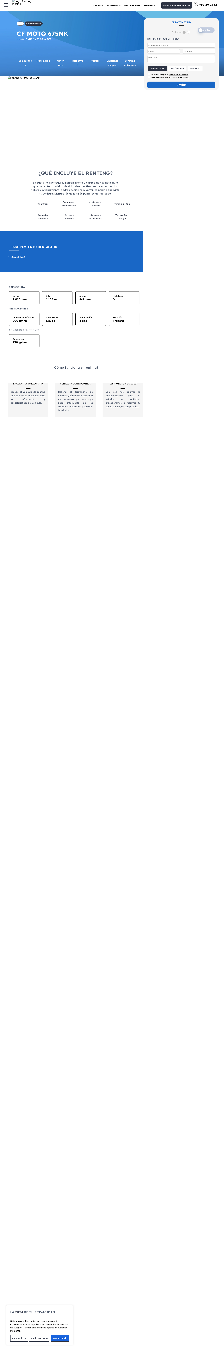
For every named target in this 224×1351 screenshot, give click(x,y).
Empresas (149, 5)
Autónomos (114, 5)
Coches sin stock (33, 23)
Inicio (20, 23)
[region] (39, 1325)
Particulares (132, 5)
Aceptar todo (60, 1338)
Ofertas (98, 5)
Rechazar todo (39, 1338)
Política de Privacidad (178, 74)
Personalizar (19, 1338)
